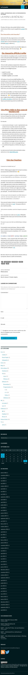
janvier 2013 (4, 599)
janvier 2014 (4, 567)
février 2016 (3, 540)
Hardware (4, 371)
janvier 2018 (4, 513)
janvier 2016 (4, 542)
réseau (20, 261)
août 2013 (3, 580)
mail (14, 204)
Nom (2, 311)
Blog (2, 365)
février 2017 (3, 523)
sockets (23, 29)
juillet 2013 (3, 583)
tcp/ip (3, 263)
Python (6, 395)
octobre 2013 (4, 575)
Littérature (3, 408)
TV (1, 422)
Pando (11, 19)
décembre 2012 (4, 602)
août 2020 (3, 499)
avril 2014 (3, 561)
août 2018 (3, 502)
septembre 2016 (4, 529)
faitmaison (14, 261)
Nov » (25, 463)
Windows (5, 379)
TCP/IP (2, 41)
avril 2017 (3, 521)
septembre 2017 (4, 518)
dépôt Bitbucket (14, 152)
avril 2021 (3, 494)
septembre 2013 (4, 577)
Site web (3, 324)
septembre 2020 (4, 497)
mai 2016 (3, 537)
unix (8, 263)
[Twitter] (7, 652)
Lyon (3, 406)
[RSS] (3, 652)
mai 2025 (3, 480)
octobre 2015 (4, 548)
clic (14, 247)
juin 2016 (3, 534)
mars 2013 (3, 594)
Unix (18, 41)
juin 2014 (3, 556)
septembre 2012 (4, 607)
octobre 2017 (4, 515)
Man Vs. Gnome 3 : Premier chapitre (9, 276)
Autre (2, 13)
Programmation (21, 13)
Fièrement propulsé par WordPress (7, 673)
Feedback (4, 414)
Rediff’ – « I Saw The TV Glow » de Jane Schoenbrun (12, 628)
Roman (3, 416)
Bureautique (6, 384)
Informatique (8, 13)
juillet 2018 (3, 505)
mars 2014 (3, 564)
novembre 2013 (4, 572)
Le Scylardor (4, 7)
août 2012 (3, 610)
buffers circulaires (7, 99)
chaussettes (7, 261)
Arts (2, 352)
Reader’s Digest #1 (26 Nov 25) (8, 624)
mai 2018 (3, 507)
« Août (2, 463)
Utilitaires (5, 397)
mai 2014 (3, 558)
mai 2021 (3, 491)
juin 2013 (3, 585)
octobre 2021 (4, 486)
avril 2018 (3, 510)
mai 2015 (3, 550)
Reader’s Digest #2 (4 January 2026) (9, 619)
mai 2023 (3, 483)
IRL (1, 400)
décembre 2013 (4, 569)
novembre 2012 (4, 604)
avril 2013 (3, 591)
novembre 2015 (4, 545)
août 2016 (3, 532)
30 (25, 461)
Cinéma (4, 354)
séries (3, 424)
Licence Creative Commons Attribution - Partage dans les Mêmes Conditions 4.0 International (14, 666)
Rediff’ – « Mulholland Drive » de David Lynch (11, 632)
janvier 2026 (4, 472)
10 (2, 456)
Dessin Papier (5, 357)
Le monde (4, 403)
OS (16, 13)
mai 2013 (3, 588)
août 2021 (3, 488)
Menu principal (26, 7)
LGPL (18, 214)
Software (3, 14)
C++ (6, 392)
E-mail (2, 318)
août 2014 (3, 553)
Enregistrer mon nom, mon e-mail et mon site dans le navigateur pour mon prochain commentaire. (13, 332)
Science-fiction (4, 419)
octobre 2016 (4, 526)
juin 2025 (3, 478)
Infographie (4, 360)
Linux (13, 13)
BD (3, 411)
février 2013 (3, 596)
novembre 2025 (4, 475)
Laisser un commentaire (19, 19)
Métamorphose (5, 270)
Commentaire (5, 292)
